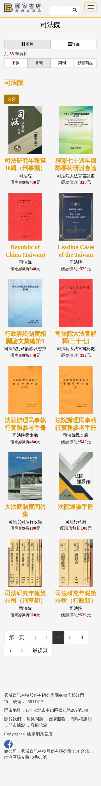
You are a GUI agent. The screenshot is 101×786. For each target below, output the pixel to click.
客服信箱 (39, 725)
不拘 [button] (16, 63)
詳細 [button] (76, 44)
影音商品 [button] (85, 63)
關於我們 (12, 719)
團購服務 (57, 719)
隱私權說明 (81, 719)
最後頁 (40, 650)
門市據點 (16, 725)
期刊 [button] (62, 63)
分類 (12, 99)
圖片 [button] (29, 44)
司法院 (50, 24)
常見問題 (34, 719)
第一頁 (16, 637)
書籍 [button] (39, 63)
